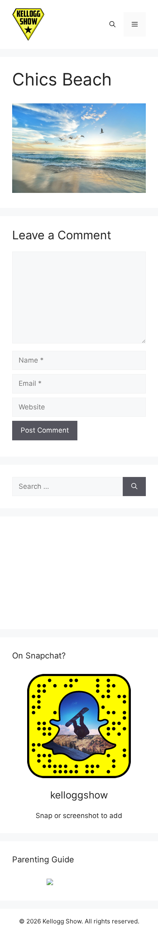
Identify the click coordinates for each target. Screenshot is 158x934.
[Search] (134, 487)
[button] (112, 24)
